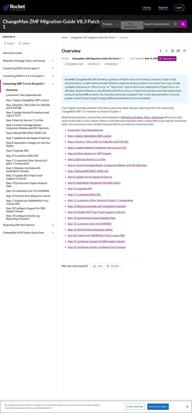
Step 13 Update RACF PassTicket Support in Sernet (24, 177)
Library (146, 7)
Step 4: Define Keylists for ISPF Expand (89, 153)
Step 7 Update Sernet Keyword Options (28, 138)
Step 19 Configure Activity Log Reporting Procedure (23, 217)
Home (65, 37)
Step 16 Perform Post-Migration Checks (28, 196)
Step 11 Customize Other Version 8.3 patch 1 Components (26, 162)
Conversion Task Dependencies (23, 95)
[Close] (187, 406)
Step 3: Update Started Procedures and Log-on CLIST (97, 147)
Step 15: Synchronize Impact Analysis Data (91, 218)
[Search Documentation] (183, 24)
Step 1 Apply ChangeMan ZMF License (27, 100)
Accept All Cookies (158, 406)
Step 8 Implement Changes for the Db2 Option (28, 144)
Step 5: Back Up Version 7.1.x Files (87, 159)
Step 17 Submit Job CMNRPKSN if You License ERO (27, 202)
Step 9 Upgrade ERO (17, 150)
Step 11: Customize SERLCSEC (84, 194)
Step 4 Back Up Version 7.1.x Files (25, 120)
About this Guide (12, 53)
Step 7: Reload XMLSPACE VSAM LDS (88, 171)
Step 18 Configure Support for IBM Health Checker (25, 210)
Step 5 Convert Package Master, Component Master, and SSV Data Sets (27, 127)
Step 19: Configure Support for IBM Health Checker (96, 241)
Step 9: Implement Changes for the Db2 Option (94, 182)
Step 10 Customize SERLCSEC (22, 155)
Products (107, 24)
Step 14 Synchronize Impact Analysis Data (26, 185)
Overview (12, 90)
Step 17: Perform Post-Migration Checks (90, 229)
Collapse (26, 43)
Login (179, 7)
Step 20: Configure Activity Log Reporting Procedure (97, 247)
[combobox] (146, 24)
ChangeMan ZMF (74, 63)
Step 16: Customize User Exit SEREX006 (89, 223)
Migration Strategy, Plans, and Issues (143, 117)
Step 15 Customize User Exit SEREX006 (27, 191)
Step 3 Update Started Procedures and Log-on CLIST (27, 114)
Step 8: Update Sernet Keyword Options (90, 177)
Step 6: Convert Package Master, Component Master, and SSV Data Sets (107, 165)
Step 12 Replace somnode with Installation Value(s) (23, 170)
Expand (10, 43)
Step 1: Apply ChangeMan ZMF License (89, 136)
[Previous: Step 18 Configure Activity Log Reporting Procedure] (161, 51)
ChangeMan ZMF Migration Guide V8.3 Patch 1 (93, 37)
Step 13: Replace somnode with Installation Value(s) (97, 206)
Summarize (169, 58)
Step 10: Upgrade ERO (80, 188)
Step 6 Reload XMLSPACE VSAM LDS (26, 133)
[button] (141, 25)
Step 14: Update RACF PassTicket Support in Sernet (96, 212)
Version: (65, 58)
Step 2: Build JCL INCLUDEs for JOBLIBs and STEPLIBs (98, 141)
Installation (112, 63)
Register (163, 7)
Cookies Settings (135, 406)
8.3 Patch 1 (94, 63)
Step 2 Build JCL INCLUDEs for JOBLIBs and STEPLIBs (28, 106)
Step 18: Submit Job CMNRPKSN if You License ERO (96, 235)
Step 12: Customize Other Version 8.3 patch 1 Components (100, 200)
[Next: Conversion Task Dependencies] (167, 51)
